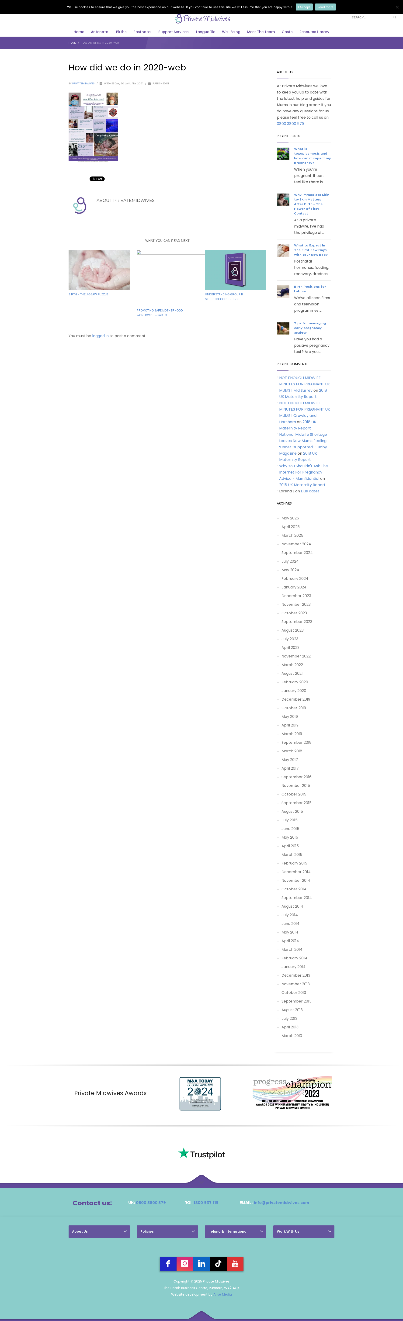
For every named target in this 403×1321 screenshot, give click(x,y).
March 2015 (291, 854)
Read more (325, 7)
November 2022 (296, 656)
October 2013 (293, 992)
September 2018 (296, 742)
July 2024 (290, 561)
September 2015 (296, 803)
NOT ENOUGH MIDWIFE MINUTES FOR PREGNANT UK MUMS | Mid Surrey (304, 384)
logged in (101, 336)
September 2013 (296, 1001)
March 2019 (291, 734)
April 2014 (290, 941)
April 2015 (290, 846)
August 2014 (292, 906)
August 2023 (292, 630)
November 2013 (295, 984)
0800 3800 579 (290, 123)
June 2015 (290, 828)
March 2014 (291, 949)
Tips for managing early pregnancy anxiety (310, 327)
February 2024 (294, 578)
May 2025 (290, 518)
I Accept (304, 7)
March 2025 (292, 535)
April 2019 (290, 725)
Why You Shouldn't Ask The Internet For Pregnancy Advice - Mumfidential (303, 472)
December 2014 (296, 872)
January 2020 (293, 690)
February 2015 (294, 863)
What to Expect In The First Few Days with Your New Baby (311, 249)
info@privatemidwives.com (281, 1202)
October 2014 (293, 889)
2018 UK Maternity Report (302, 485)
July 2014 (289, 915)
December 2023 (296, 595)
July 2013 (289, 1018)
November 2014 (295, 880)
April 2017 (290, 768)
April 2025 (290, 526)
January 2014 (293, 966)
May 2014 (289, 932)
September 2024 (297, 552)
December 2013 (295, 975)
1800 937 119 (206, 1202)
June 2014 (290, 923)
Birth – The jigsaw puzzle (88, 294)
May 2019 (289, 716)
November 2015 (295, 785)
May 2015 (289, 837)
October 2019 (293, 708)
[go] (395, 17)
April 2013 (290, 1027)
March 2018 (291, 751)
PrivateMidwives (83, 83)
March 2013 (291, 1035)
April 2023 (290, 647)
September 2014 (296, 897)
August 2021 (292, 673)
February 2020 (294, 682)
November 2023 (296, 604)
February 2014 (294, 958)
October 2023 (294, 613)
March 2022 (292, 664)
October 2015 (293, 794)
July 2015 (289, 820)
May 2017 (289, 759)
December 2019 (295, 699)
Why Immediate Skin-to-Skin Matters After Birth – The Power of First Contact (312, 204)
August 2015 (292, 811)
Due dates (310, 491)
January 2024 (293, 587)
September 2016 (296, 777)
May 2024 (290, 570)
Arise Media (222, 1294)
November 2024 (296, 544)
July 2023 (289, 639)
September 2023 (296, 621)
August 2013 (292, 1010)
